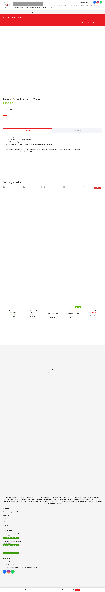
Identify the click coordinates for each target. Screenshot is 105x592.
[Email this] (4, 121)
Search (25, 3)
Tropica (52, 310)
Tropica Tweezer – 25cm (52, 313)
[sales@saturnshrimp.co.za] (4, 562)
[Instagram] (97, 2)
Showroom (76, 5)
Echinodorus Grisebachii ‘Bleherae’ (12, 549)
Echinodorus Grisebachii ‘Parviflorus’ (12, 534)
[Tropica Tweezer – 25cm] (52, 247)
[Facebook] (94, 2)
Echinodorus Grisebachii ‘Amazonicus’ (12, 541)
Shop (83, 22)
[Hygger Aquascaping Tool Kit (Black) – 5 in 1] (12, 247)
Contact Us (54, 7)
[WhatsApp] (101, 2)
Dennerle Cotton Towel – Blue (72, 313)
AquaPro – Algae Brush (92, 310)
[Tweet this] (11, 121)
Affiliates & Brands (90, 5)
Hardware (88, 22)
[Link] (7, 5)
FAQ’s (82, 5)
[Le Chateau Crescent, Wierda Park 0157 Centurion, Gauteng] (4, 567)
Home (78, 22)
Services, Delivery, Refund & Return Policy (61, 5)
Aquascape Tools (12, 17)
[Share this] (8, 121)
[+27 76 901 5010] (4, 564)
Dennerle (72, 310)
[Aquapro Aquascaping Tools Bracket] (32, 247)
